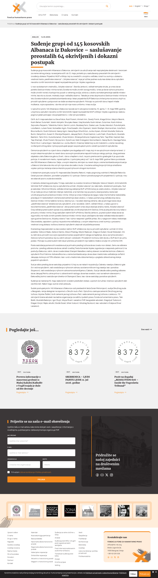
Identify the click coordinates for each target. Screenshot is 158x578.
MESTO (45, 459)
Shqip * (146, 6)
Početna (10, 24)
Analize (35, 37)
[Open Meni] (146, 14)
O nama (65, 15)
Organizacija (12, 459)
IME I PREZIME (12, 435)
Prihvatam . (31, 472)
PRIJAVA (41, 479)
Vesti (19, 372)
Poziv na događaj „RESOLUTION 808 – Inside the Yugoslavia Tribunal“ (126, 381)
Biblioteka (54, 15)
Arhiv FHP (42, 15)
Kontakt (75, 15)
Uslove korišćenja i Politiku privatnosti (35, 472)
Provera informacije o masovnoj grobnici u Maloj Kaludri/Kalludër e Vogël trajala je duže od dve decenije (29, 382)
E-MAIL (9, 447)
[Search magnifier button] (107, 6)
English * (138, 6)
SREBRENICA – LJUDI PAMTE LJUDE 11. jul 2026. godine (77, 379)
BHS (130, 6)
